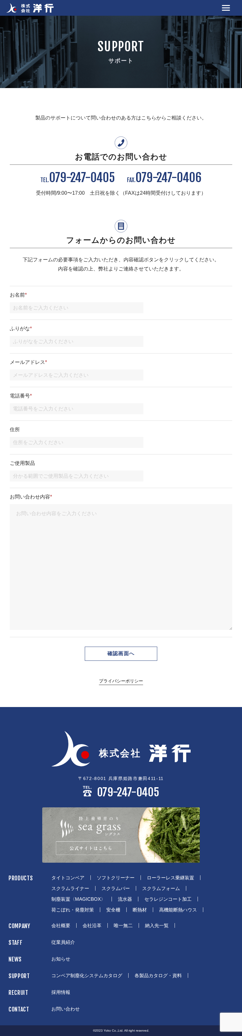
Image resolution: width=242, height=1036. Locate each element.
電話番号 (21, 395)
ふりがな (21, 328)
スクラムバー (115, 888)
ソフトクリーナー (116, 877)
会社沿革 (92, 925)
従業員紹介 (63, 942)
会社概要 (60, 925)
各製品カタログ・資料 (158, 975)
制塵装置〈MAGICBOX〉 (78, 899)
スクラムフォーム (161, 888)
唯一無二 (123, 925)
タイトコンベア (67, 877)
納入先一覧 (157, 925)
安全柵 (113, 909)
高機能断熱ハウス (178, 909)
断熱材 (140, 909)
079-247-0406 (164, 178)
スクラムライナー (70, 888)
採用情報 (60, 992)
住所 (15, 429)
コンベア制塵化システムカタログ (86, 975)
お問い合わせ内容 (31, 496)
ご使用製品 (22, 463)
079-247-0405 (77, 178)
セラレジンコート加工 (168, 899)
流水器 (125, 899)
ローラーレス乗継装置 (170, 877)
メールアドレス (28, 362)
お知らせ (60, 958)
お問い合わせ (65, 1008)
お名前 (18, 295)
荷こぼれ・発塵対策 (72, 909)
